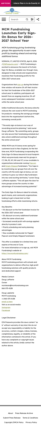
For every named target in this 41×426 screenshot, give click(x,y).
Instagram (6, 307)
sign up (20, 84)
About (10, 413)
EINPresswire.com (10, 64)
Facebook (6, 310)
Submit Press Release (11, 418)
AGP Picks (5, 3)
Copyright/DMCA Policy (13, 422)
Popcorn (32, 163)
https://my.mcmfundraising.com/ (15, 253)
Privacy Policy (31, 422)
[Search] (27, 19)
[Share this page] (37, 19)
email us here (7, 302)
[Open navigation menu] (4, 19)
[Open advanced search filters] (32, 19)
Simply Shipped (11, 166)
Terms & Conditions (30, 418)
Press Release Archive (24, 413)
